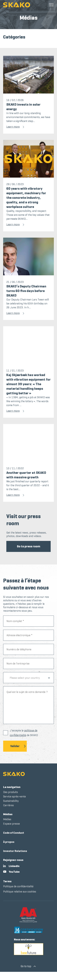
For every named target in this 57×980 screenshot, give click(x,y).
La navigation (11, 787)
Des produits (10, 792)
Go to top (26, 966)
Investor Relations (15, 851)
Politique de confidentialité (18, 886)
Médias (7, 814)
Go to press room (28, 546)
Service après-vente (14, 796)
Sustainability (11, 801)
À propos (8, 842)
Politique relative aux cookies (19, 891)
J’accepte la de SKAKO (24, 733)
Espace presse (11, 823)
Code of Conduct (13, 832)
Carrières (8, 805)
